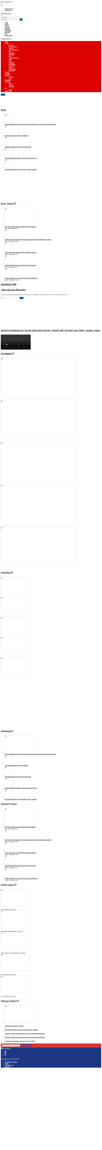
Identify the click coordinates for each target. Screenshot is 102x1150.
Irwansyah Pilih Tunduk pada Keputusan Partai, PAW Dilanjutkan (17, 929)
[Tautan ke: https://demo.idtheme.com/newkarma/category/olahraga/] (18, 1001)
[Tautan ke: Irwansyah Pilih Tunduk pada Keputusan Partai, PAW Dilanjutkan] (16, 928)
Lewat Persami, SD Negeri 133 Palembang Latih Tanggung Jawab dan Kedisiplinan (21, 656)
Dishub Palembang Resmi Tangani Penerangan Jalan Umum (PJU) (21, 278)
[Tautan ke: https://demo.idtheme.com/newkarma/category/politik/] (15, 885)
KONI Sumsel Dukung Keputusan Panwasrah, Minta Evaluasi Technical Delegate (25, 1037)
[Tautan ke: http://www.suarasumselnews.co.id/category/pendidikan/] (12, 572)
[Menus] (1, 4)
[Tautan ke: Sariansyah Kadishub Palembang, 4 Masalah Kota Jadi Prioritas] (9, 156)
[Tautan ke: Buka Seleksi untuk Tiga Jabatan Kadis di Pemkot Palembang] (20, 225)
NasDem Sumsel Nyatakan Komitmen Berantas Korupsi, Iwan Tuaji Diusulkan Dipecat (22, 994)
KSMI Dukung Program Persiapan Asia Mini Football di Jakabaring (21, 1030)
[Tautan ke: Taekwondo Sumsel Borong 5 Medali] (20, 1022)
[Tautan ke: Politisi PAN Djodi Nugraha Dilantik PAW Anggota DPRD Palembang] (16, 906)
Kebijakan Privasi (9, 1065)
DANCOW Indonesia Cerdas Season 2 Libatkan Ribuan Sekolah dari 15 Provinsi (21, 616)
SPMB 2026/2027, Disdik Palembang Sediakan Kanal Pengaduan (17, 636)
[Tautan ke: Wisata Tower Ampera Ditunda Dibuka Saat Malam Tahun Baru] (9, 250)
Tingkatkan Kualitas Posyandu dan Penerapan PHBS (18, 147)
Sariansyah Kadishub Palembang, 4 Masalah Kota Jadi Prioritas (21, 158)
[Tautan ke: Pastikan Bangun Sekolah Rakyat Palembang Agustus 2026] (16, 594)
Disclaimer (7, 1067)
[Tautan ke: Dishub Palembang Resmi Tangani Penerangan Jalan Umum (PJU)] (9, 276)
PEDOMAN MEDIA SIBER (11, 1062)
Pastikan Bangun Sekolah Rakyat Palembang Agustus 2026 (15, 596)
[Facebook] (5, 1052)
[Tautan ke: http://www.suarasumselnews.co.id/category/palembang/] (13, 354)
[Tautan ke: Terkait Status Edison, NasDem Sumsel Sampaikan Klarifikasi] (16, 971)
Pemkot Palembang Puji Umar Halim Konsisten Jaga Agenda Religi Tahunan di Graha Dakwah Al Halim (30, 124)
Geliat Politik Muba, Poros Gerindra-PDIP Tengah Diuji (14, 951)
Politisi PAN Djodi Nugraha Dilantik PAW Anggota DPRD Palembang (18, 908)
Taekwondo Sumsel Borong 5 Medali (14, 1026)
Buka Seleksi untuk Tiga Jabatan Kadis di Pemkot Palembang (20, 227)
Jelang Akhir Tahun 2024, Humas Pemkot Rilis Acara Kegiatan (20, 265)
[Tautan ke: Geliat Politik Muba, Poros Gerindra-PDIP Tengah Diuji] (16, 949)
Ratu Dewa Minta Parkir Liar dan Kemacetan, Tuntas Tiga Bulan (21, 169)
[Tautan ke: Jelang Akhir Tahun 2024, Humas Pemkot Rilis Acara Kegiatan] (9, 263)
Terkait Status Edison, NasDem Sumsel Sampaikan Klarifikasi (16, 973)
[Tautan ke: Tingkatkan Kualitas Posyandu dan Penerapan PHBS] (9, 145)
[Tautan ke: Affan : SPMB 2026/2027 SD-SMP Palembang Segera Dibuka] (16, 674)
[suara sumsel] (6, 13)
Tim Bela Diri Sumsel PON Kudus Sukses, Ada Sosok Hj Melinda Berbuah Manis (25, 1033)
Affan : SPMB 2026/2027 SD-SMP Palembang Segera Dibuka (16, 676)
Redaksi (7, 1063)
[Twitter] (5, 1054)
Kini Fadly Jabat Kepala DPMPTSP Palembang (16, 135)
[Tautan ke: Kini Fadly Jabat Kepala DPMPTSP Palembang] (9, 134)
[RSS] (5, 1056)
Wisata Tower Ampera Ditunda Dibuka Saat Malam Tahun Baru (20, 252)
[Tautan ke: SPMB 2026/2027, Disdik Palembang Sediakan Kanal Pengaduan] (16, 634)
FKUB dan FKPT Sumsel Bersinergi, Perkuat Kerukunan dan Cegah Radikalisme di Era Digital (28, 239)
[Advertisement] (51, 101)
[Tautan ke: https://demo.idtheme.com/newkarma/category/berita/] (15, 203)
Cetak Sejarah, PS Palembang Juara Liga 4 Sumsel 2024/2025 (20, 1041)
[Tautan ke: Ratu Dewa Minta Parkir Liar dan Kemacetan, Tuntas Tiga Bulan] (9, 168)
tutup (3, 94)
